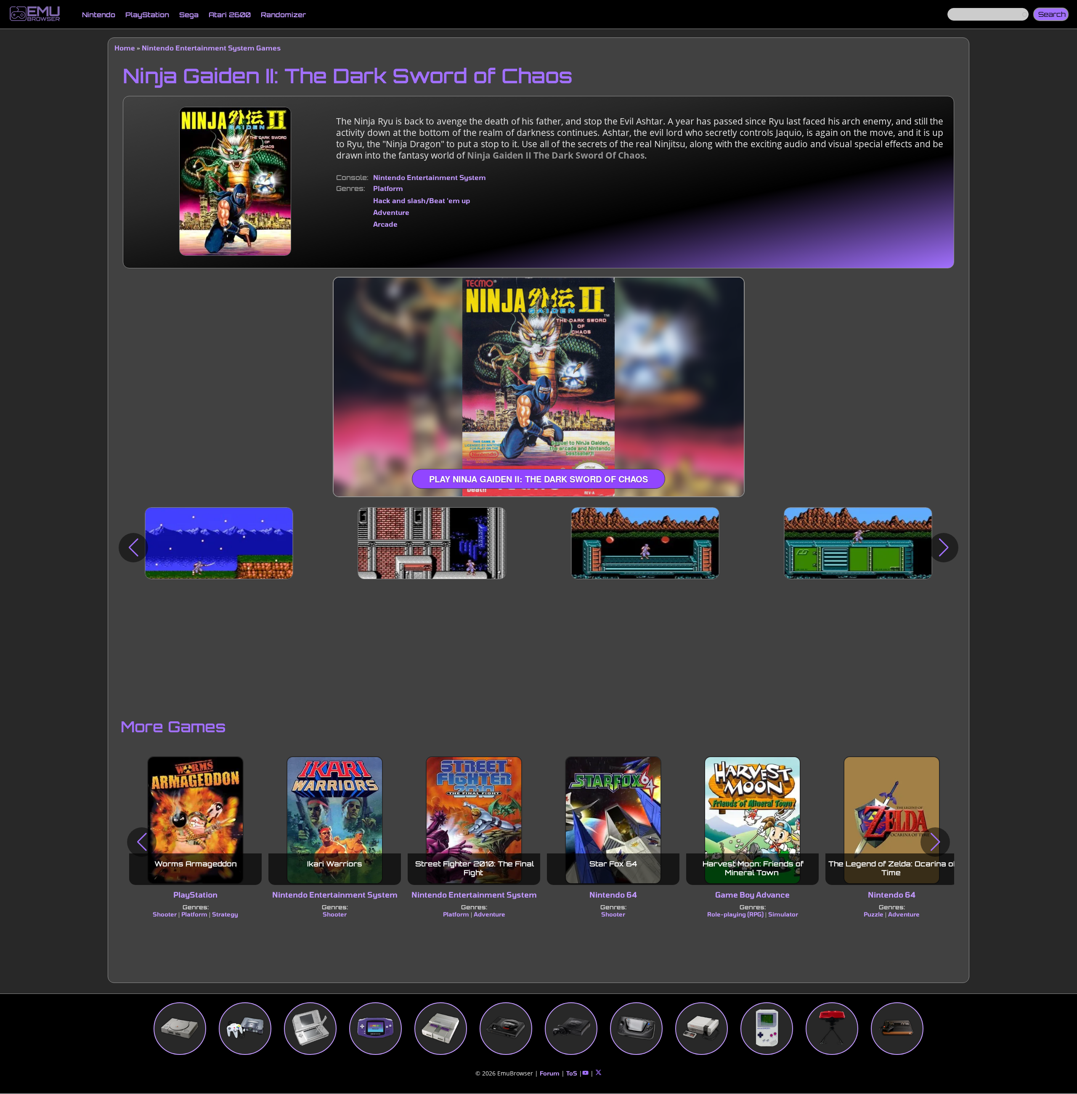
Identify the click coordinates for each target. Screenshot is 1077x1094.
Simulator (783, 914)
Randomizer (283, 15)
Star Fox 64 (613, 864)
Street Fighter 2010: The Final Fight (474, 868)
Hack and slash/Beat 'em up (421, 200)
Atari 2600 (230, 15)
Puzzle (873, 914)
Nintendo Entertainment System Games (211, 48)
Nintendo (98, 15)
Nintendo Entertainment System (429, 177)
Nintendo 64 (613, 895)
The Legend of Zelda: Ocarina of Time (892, 868)
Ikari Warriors (334, 864)
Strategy (225, 914)
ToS (571, 1073)
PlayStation (147, 15)
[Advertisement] (538, 646)
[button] (133, 547)
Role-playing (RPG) (735, 914)
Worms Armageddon (195, 864)
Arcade (385, 224)
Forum (550, 1073)
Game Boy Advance (752, 895)
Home (124, 48)
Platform (388, 188)
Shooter (165, 914)
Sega (189, 15)
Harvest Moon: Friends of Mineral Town (753, 868)
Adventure (391, 212)
